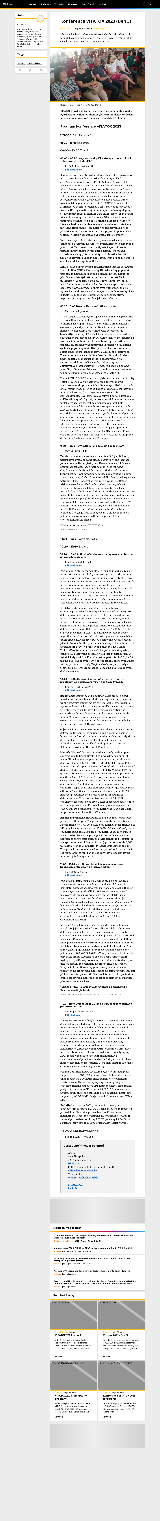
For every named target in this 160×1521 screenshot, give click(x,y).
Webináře (59, 4)
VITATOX (22, 24)
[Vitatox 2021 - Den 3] (121, 1330)
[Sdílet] (86, 1356)
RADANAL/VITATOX (102, 28)
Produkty (73, 4)
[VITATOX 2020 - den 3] (73, 1330)
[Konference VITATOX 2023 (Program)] (121, 1391)
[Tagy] (72, 1356)
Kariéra (103, 4)
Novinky (32, 4)
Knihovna (46, 4)
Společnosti (88, 4)
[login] (155, 4)
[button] (20, 70)
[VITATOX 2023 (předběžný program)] (73, 1391)
